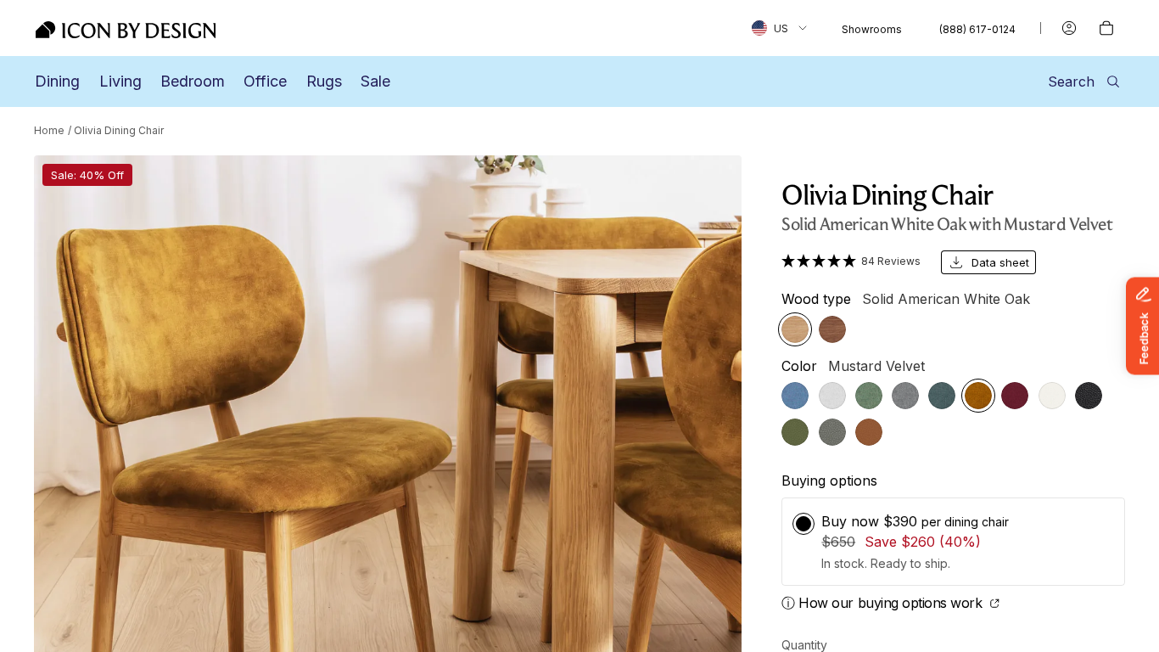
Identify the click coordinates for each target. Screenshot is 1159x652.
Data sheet (1000, 262)
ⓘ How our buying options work (883, 602)
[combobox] (779, 28)
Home (49, 130)
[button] (851, 260)
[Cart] (1106, 28)
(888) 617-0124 (977, 29)
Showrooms (872, 29)
